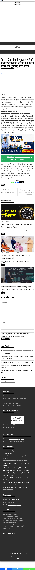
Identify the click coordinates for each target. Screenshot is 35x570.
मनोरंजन (3, 233)
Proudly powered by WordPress (10, 556)
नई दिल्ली (2, 184)
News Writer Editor (15, 221)
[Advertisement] (17, 24)
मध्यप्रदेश (3, 293)
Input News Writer (14, 71)
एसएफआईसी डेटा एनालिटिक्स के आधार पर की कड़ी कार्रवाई (13, 362)
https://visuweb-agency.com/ (16, 439)
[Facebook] (17, 182)
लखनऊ (3, 264)
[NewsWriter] (17, 4)
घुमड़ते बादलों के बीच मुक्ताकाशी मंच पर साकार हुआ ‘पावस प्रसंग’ (16, 470)
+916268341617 (16, 499)
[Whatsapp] (12, 182)
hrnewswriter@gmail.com (14, 505)
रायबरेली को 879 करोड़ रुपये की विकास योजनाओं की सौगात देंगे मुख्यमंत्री (16, 365)
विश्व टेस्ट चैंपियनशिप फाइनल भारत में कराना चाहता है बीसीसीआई (8, 191)
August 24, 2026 (5, 221)
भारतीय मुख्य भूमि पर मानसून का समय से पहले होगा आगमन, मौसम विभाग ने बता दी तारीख (26, 192)
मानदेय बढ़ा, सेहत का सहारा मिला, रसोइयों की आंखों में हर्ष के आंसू (14, 370)
